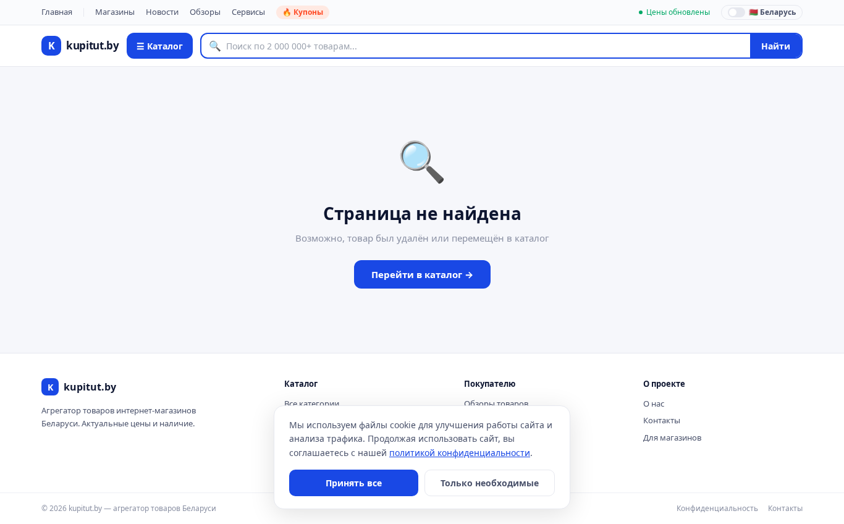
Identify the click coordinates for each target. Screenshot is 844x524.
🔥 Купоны (302, 12)
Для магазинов (672, 437)
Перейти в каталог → (422, 274)
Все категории (311, 403)
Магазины (115, 11)
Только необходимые (490, 483)
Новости (162, 11)
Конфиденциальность (717, 508)
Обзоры (205, 11)
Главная (56, 11)
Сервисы (248, 11)
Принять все (354, 483)
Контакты (661, 420)
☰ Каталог (160, 46)
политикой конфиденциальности (459, 452)
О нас (653, 403)
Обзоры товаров (496, 403)
